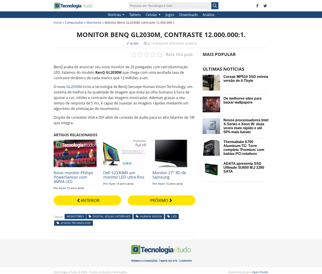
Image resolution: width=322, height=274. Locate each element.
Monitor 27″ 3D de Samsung (169, 175)
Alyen (134, 43)
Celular (151, 14)
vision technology (76, 223)
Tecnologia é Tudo (73, 5)
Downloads (188, 14)
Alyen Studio (260, 272)
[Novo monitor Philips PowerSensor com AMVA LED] (75, 142)
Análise (208, 14)
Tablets (135, 14)
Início (58, 22)
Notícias (114, 14)
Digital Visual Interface (111, 216)
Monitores (94, 22)
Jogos (169, 14)
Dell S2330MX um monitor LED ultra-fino (123, 175)
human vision (151, 216)
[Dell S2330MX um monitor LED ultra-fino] (124, 142)
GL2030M (74, 86)
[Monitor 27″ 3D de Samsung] (173, 142)
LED (174, 216)
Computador (74, 22)
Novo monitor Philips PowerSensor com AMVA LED (73, 177)
